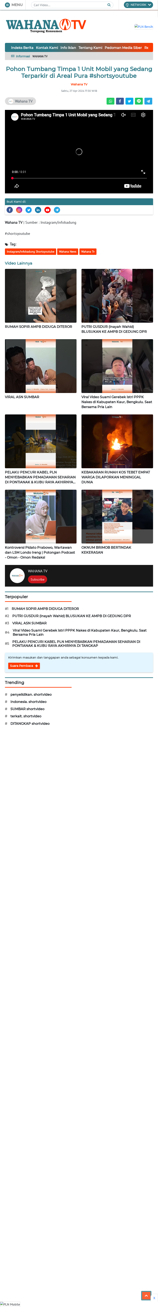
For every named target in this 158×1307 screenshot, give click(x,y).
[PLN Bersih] (144, 26)
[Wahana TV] (46, 26)
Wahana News (67, 251)
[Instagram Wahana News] (19, 210)
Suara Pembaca (22, 666)
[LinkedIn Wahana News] (38, 210)
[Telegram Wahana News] (57, 210)
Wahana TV (13, 222)
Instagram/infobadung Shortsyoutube (30, 251)
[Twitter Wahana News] (29, 210)
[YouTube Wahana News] (47, 210)
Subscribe (37, 579)
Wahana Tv (88, 251)
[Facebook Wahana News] (10, 210)
